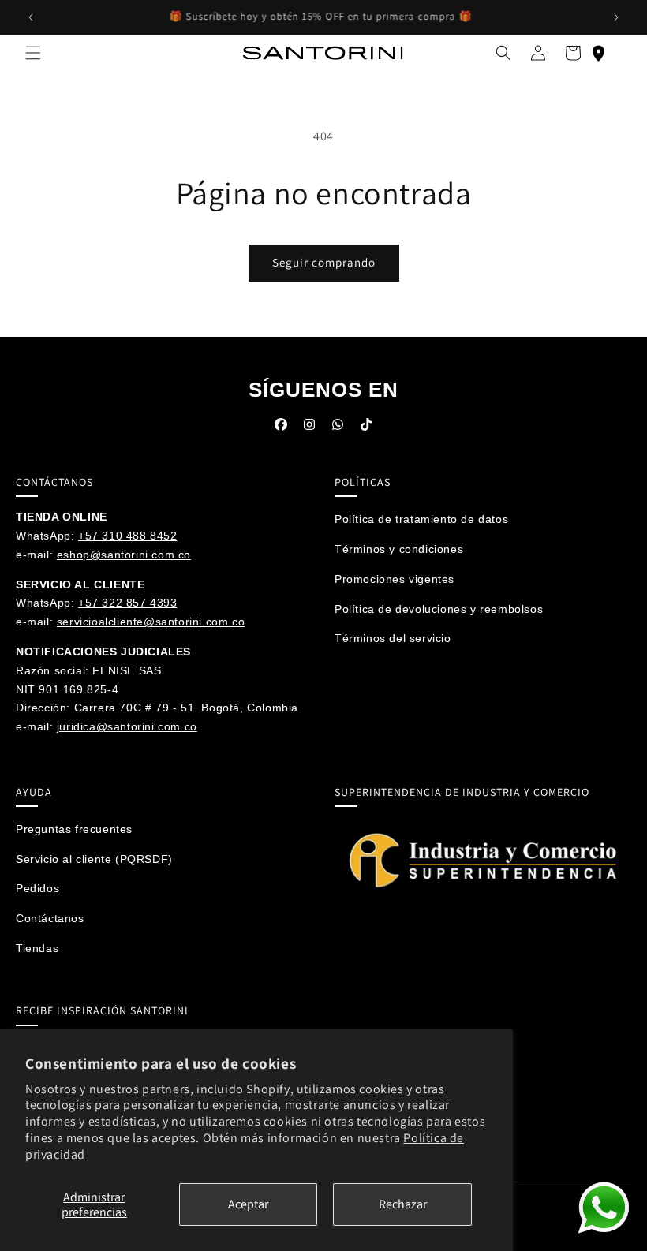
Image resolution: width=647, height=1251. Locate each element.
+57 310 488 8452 (128, 535)
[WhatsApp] (338, 428)
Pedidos (37, 888)
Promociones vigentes (394, 579)
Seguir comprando (324, 262)
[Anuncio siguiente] (616, 17)
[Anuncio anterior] (30, 17)
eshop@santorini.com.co (124, 554)
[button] (33, 52)
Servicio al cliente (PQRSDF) (94, 859)
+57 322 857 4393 (128, 602)
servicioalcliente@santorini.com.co (151, 621)
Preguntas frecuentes (74, 829)
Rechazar (403, 1204)
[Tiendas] (598, 52)
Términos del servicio (393, 638)
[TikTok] (366, 428)
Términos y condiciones (399, 549)
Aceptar (248, 1204)
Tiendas (37, 948)
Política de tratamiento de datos (421, 519)
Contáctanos (50, 918)
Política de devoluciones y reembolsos (439, 609)
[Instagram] (309, 428)
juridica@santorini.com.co (127, 726)
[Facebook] (281, 428)
